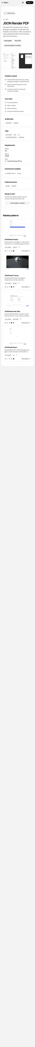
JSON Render (11, 13)
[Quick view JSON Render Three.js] (29, 270)
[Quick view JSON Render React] (29, 342)
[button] (30, 2)
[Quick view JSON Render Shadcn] (29, 234)
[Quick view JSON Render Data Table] (29, 306)
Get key (19, 173)
